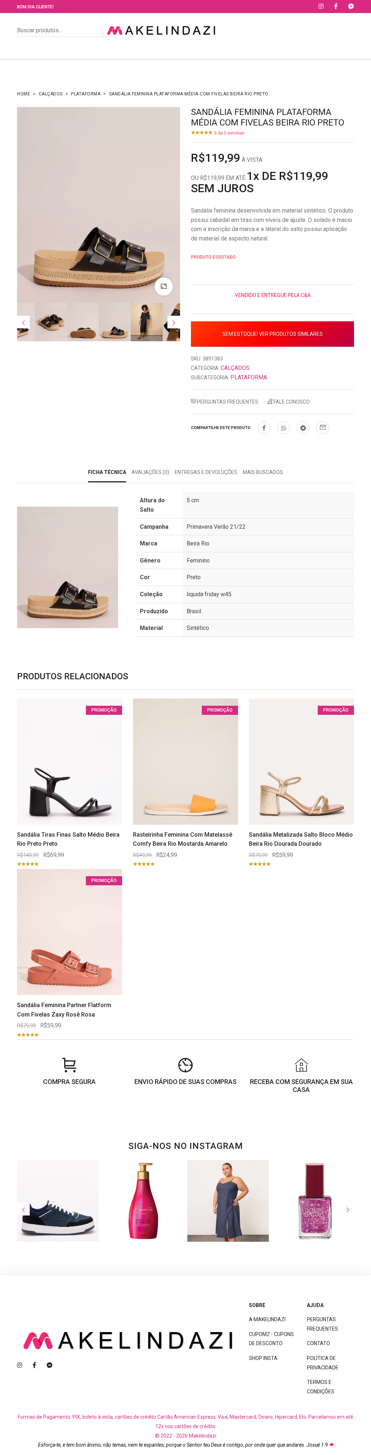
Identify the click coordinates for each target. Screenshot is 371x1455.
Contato (318, 1343)
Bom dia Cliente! (35, 6)
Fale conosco (291, 402)
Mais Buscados (263, 472)
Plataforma (85, 93)
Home (23, 93)
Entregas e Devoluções (206, 472)
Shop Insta (263, 1358)
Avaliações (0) (150, 472)
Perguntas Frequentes (227, 402)
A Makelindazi (267, 1319)
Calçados (51, 93)
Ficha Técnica (107, 472)
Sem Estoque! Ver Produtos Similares (272, 334)
